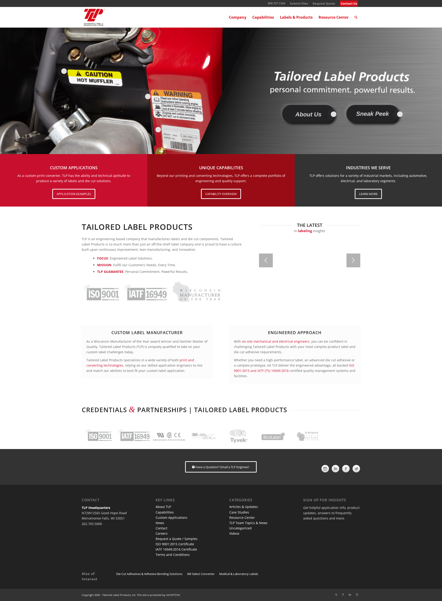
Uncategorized (240, 528)
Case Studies (239, 512)
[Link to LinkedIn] (349, 594)
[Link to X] (336, 594)
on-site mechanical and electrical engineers (275, 341)
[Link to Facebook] (343, 594)
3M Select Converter (201, 574)
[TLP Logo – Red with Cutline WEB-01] (94, 17)
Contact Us (349, 3)
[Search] (356, 17)
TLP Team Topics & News (248, 523)
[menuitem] (299, 3)
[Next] (353, 260)
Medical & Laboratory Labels (238, 574)
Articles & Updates (243, 507)
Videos (234, 533)
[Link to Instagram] (356, 594)
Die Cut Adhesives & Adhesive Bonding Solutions (149, 574)
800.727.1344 (276, 3)
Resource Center (242, 517)
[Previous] (266, 260)
